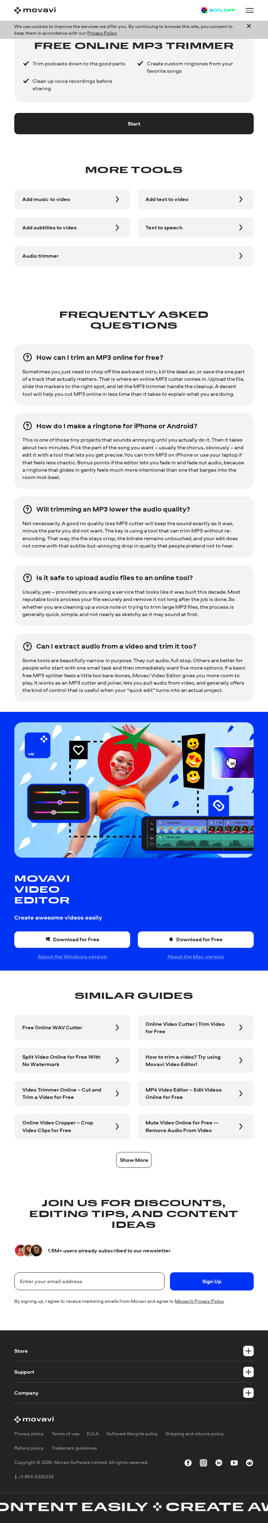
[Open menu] (249, 10)
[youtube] (234, 1464)
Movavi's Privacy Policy (199, 1301)
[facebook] (188, 1464)
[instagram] (203, 1464)
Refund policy (29, 1448)
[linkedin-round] (219, 1464)
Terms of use (65, 1433)
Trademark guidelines (74, 1448)
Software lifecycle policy (132, 1433)
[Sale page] (218, 10)
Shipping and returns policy (194, 1433)
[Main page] (34, 10)
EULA (93, 1433)
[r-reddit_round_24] (249, 1464)
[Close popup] (249, 29)
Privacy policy (29, 1433)
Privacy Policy (102, 33)
